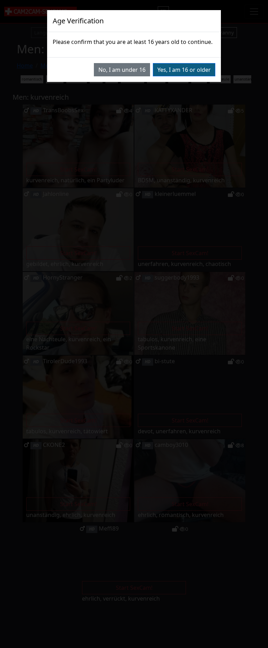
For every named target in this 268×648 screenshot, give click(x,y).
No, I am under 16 (122, 70)
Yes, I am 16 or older (184, 70)
